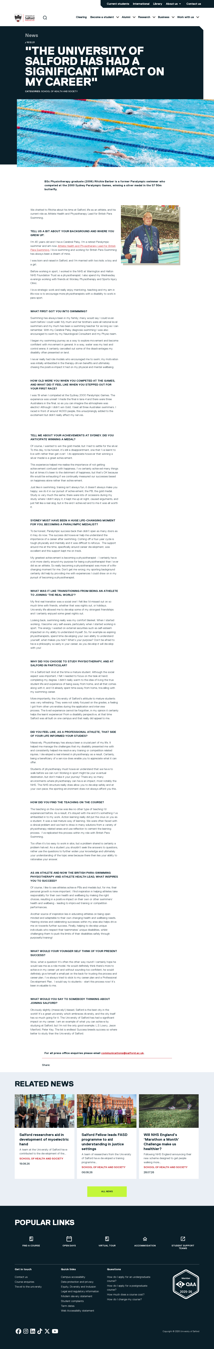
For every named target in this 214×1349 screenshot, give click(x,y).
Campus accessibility (73, 1277)
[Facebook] (18, 1331)
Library (157, 4)
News (31, 35)
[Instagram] (25, 1331)
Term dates (67, 1306)
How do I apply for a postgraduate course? (127, 1287)
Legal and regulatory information (80, 1291)
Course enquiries (24, 1282)
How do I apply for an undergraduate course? (128, 1279)
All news (107, 1191)
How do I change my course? (124, 1299)
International (141, 4)
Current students (118, 4)
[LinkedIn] (32, 1331)
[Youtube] (55, 1331)
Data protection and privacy (77, 1282)
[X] (47, 1331)
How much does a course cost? (125, 1294)
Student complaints (72, 1301)
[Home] (24, 21)
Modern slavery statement (76, 1296)
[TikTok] (39, 1331)
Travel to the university (28, 1286)
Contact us (193, 4)
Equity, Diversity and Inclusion (78, 1286)
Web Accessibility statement (77, 1310)
